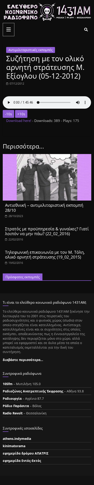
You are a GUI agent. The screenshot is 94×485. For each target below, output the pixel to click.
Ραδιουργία (12, 398)
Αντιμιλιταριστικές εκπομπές (30, 50)
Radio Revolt (13, 413)
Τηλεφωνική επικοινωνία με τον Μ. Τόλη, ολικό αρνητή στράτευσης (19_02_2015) (45, 254)
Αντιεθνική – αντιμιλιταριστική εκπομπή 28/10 (44, 207)
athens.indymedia (17, 438)
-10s (8, 114)
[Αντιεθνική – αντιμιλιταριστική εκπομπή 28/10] (47, 156)
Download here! (19, 120)
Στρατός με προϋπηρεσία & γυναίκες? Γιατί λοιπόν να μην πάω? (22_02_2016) (47, 231)
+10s (21, 114)
